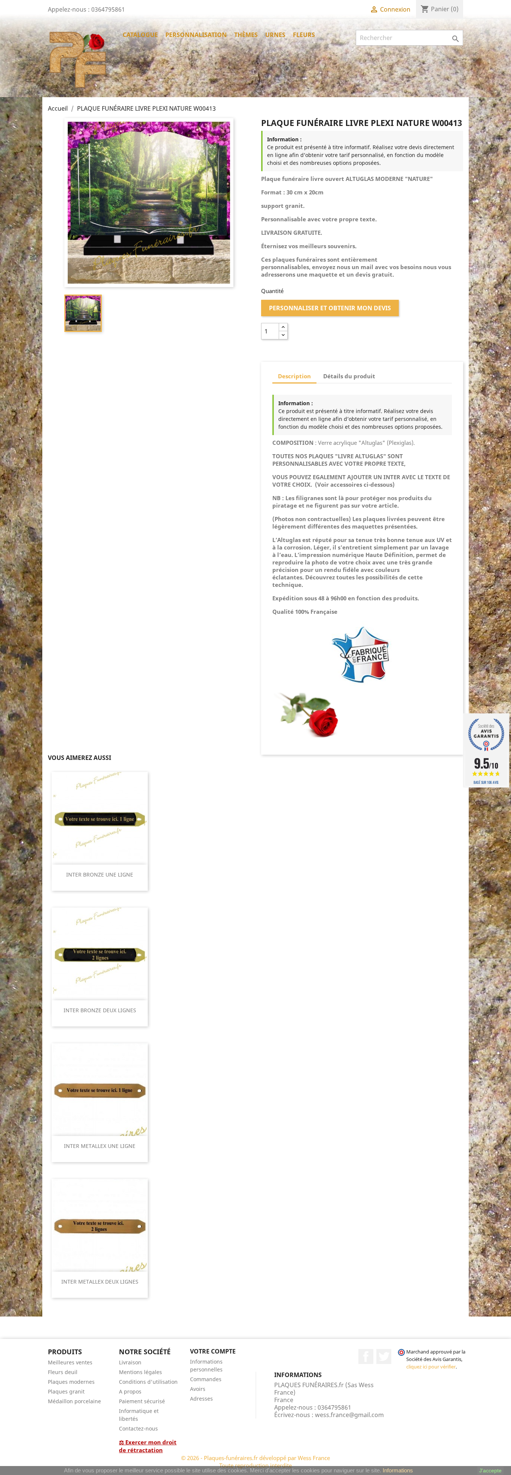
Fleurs (304, 35)
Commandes (205, 1379)
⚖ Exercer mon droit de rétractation (148, 1446)
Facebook (365, 1356)
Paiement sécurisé (142, 1401)
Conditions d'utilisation (148, 1381)
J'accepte (490, 1471)
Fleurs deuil (62, 1372)
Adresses (201, 1398)
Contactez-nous (138, 1428)
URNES (275, 35)
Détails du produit (349, 376)
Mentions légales (140, 1372)
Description (294, 376)
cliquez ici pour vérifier (431, 1367)
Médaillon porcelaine (74, 1401)
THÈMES (246, 35)
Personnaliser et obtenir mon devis (330, 308)
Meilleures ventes (70, 1362)
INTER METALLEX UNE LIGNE (99, 1145)
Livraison (130, 1362)
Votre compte (213, 1351)
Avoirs (197, 1388)
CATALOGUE (140, 35)
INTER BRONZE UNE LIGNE (99, 874)
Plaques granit (66, 1391)
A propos (130, 1391)
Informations (398, 1470)
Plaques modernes (71, 1381)
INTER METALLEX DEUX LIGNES (99, 1281)
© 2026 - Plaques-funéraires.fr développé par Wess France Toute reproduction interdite (255, 1461)
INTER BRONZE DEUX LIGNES (100, 1010)
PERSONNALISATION (196, 35)
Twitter (383, 1356)
